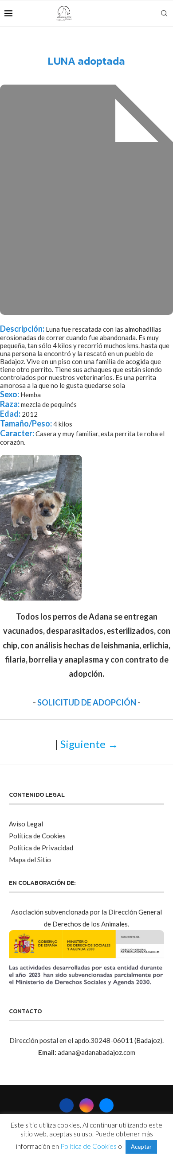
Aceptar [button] (141, 1146)
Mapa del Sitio (30, 860)
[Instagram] (141, 13)
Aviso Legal (26, 824)
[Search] (164, 13)
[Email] (150, 13)
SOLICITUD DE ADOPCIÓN (86, 702)
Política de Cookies (37, 836)
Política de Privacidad (41, 848)
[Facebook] (132, 13)
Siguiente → (89, 743)
